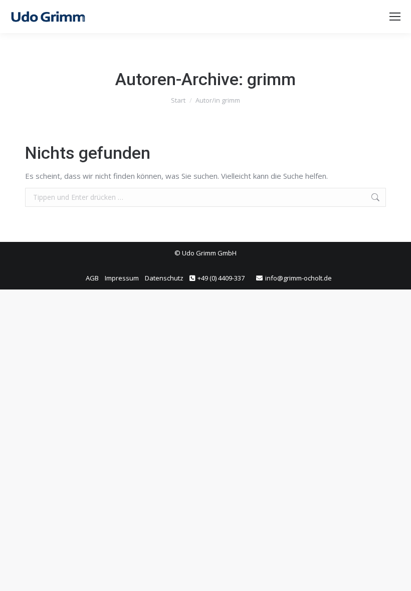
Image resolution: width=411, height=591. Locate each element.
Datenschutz (164, 277)
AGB (92, 277)
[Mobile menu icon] (395, 17)
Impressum (122, 277)
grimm (271, 79)
